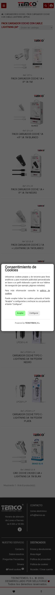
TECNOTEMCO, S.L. (32, 323)
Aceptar (20, 313)
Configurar (33, 313)
